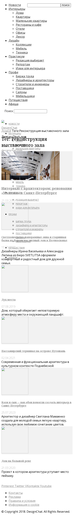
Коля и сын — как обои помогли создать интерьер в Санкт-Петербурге (36, 404)
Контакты (16, 493)
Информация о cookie (24, 505)
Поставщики (25, 88)
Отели (20, 29)
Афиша (13, 104)
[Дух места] (14, 291)
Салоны (21, 92)
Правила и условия (22, 501)
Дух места (8, 299)
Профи (13, 72)
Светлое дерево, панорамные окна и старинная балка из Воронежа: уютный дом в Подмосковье (34, 238)
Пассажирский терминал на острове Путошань (33, 351)
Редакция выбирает (30, 60)
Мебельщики (25, 96)
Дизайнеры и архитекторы (35, 80)
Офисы (20, 33)
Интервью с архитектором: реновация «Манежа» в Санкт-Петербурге (36, 190)
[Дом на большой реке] (14, 452)
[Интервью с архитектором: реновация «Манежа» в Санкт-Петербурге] (30, 179)
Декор (20, 37)
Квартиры (23, 17)
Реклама (15, 497)
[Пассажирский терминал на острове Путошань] (14, 342)
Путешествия (18, 100)
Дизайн (14, 41)
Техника (22, 52)
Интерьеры (17, 9)
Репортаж (23, 64)
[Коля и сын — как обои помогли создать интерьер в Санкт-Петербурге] (14, 394)
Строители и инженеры (32, 84)
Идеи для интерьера (30, 68)
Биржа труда (25, 76)
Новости (15, 5)
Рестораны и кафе (28, 25)
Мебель (21, 48)
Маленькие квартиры (31, 21)
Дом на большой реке (16, 461)
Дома (20, 13)
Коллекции (23, 44)
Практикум (16, 56)
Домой (6, 131)
